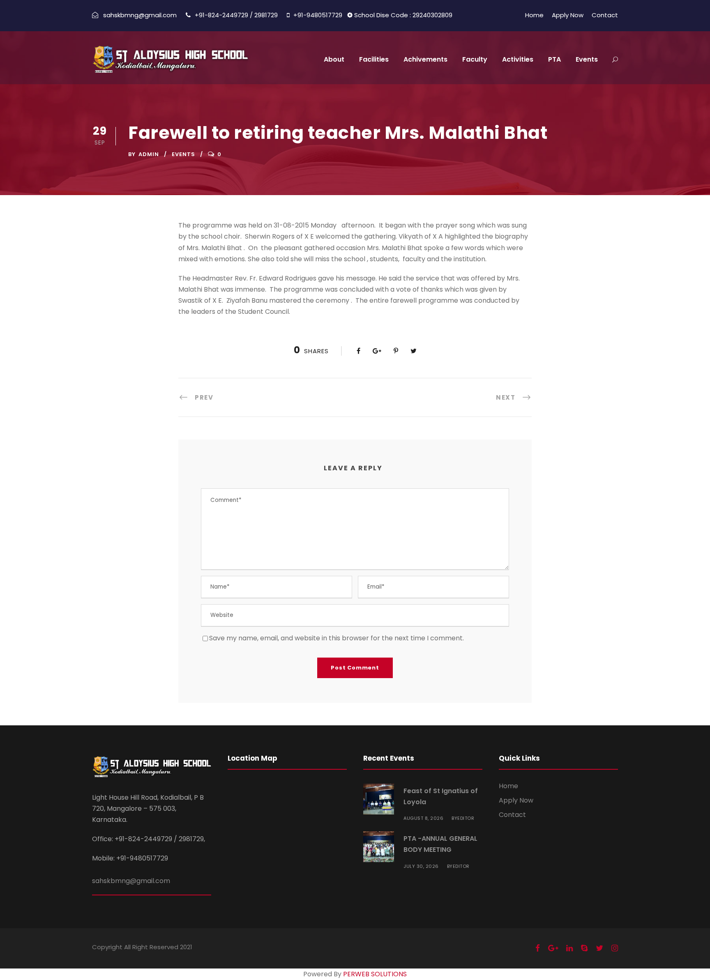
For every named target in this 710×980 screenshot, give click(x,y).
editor (465, 818)
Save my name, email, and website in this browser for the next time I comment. (336, 638)
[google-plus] (553, 948)
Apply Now (567, 15)
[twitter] (599, 948)
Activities (517, 59)
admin (148, 154)
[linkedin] (569, 948)
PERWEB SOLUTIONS (375, 974)
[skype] (584, 948)
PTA (554, 59)
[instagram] (614, 948)
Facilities (374, 59)
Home (534, 15)
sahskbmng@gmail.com (131, 881)
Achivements (425, 59)
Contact (605, 15)
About (334, 59)
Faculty (474, 59)
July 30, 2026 (421, 866)
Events (587, 59)
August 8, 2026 (423, 818)
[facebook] (537, 948)
